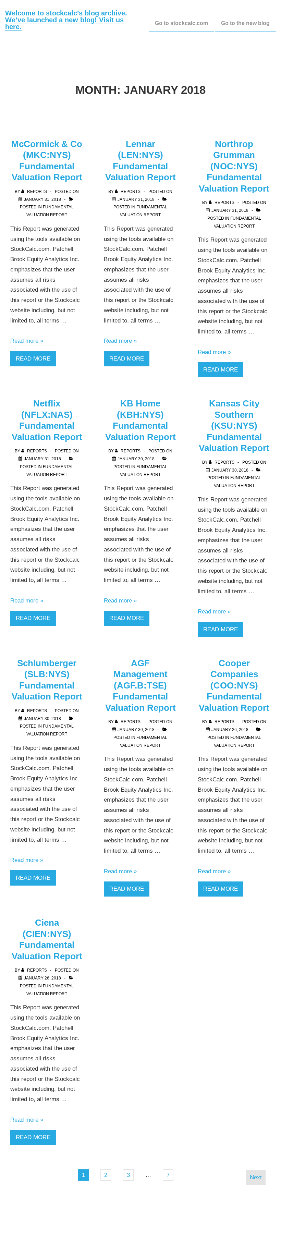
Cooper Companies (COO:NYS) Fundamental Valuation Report (234, 685)
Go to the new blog (245, 23)
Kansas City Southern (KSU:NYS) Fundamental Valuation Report (234, 425)
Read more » (26, 341)
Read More (33, 358)
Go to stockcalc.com (181, 23)
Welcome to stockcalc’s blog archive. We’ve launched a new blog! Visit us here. (66, 20)
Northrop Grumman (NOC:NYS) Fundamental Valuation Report (234, 166)
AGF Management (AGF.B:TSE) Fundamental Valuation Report (140, 685)
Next (256, 1177)
